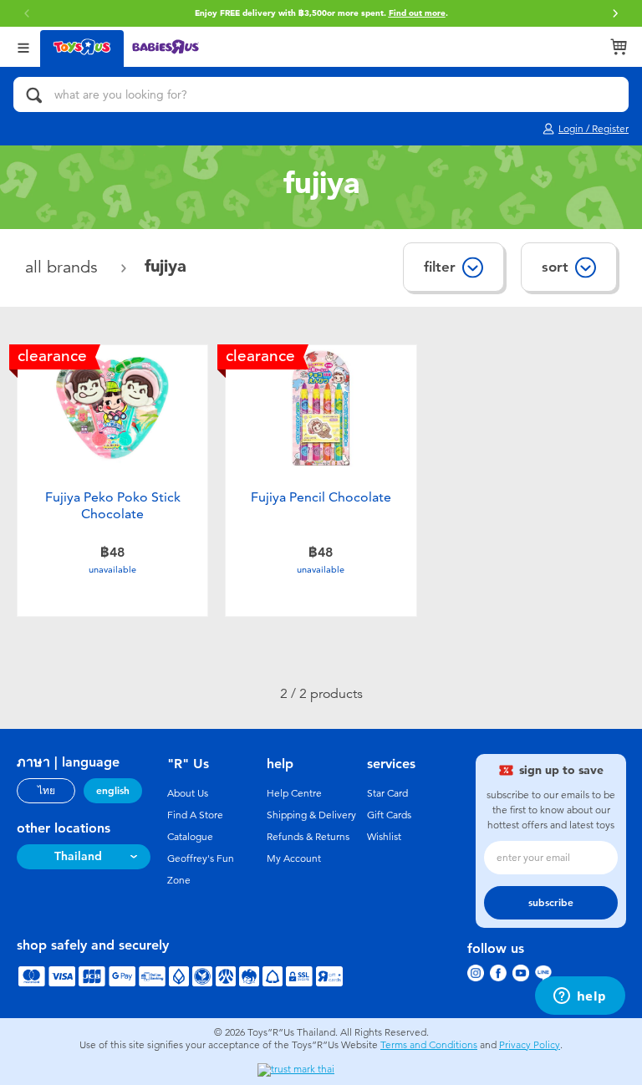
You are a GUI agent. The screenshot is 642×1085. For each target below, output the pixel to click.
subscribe (550, 903)
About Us (187, 793)
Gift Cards (389, 815)
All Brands (64, 267)
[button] (615, 13)
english (113, 791)
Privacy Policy (529, 1045)
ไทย (46, 791)
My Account (294, 858)
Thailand (78, 856)
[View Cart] (619, 47)
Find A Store (195, 815)
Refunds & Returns (308, 837)
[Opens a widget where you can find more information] (579, 997)
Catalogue (190, 837)
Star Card (387, 793)
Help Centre (294, 793)
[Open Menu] (23, 46)
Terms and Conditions (428, 1045)
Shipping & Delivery (311, 815)
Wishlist (384, 837)
